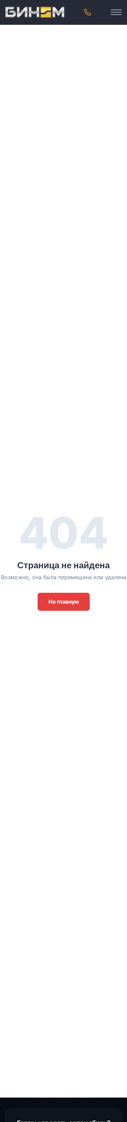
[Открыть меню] (116, 12)
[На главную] (34, 12)
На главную (63, 601)
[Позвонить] (87, 12)
